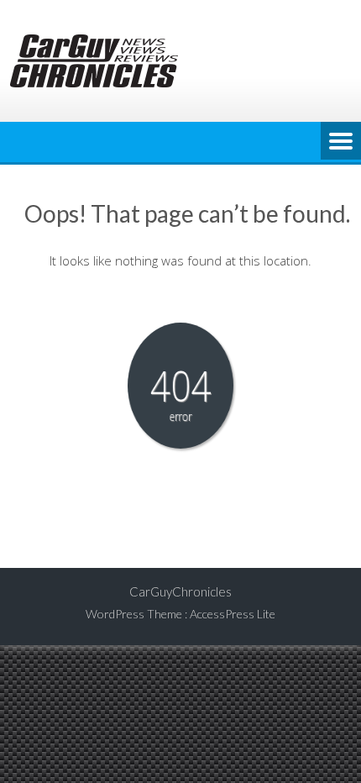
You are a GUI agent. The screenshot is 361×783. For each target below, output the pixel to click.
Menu (341, 142)
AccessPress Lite (232, 614)
